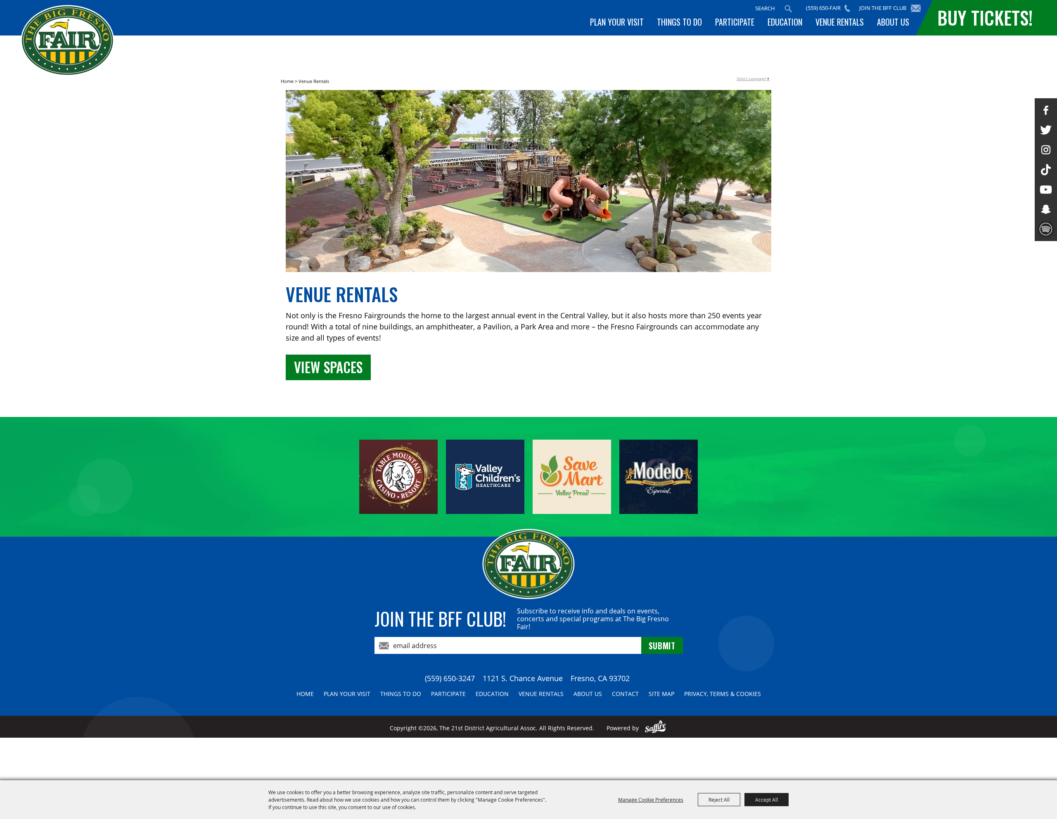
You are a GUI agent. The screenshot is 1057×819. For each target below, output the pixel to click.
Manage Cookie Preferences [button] (650, 799)
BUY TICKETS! (985, 17)
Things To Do (679, 22)
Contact (625, 694)
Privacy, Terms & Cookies (722, 694)
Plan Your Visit (617, 22)
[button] (528, 182)
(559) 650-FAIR (823, 8)
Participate (734, 22)
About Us (893, 22)
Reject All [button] (719, 799)
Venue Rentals (839, 22)
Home (287, 81)
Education (785, 22)
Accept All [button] (766, 799)
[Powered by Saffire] (655, 728)
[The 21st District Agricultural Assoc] (67, 40)
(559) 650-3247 (450, 678)
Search (788, 8)
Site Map (661, 694)
